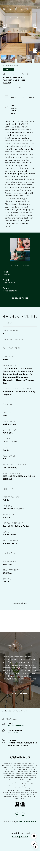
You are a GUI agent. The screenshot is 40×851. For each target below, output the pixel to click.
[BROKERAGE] (23, 815)
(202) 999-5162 (10, 283)
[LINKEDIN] (17, 815)
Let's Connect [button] (20, 694)
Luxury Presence (26, 821)
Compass (13, 765)
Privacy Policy (20, 836)
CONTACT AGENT (20, 298)
